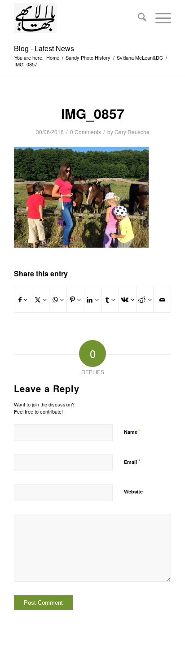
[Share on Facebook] (23, 299)
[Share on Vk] (127, 299)
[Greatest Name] (77, 18)
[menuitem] (137, 18)
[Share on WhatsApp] (57, 299)
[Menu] (158, 18)
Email (132, 461)
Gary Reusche (132, 131)
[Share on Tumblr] (110, 299)
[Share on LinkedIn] (92, 299)
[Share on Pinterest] (75, 299)
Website (133, 491)
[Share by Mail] (162, 299)
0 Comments (85, 131)
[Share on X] (40, 299)
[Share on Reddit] (145, 299)
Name (132, 431)
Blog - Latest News (44, 48)
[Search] (137, 18)
